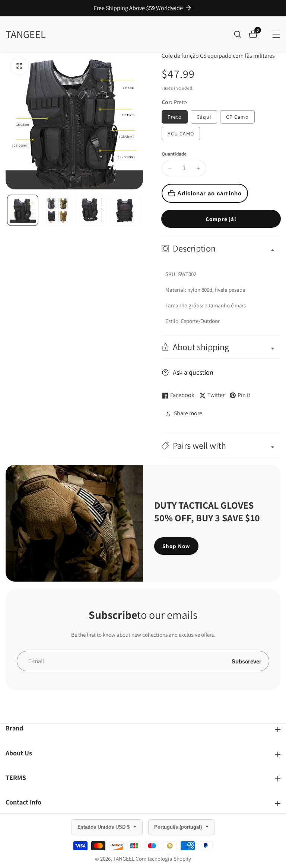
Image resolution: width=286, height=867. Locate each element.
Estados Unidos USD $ (104, 827)
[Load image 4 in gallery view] (125, 210)
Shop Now (176, 546)
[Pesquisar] (241, 34)
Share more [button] (188, 413)
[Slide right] (140, 210)
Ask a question (193, 372)
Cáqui (204, 116)
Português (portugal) (178, 827)
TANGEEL (123, 858)
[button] (221, 445)
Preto (175, 116)
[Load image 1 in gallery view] (22, 210)
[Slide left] (8, 210)
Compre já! (221, 219)
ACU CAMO (181, 133)
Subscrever (246, 661)
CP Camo (237, 116)
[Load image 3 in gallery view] (91, 210)
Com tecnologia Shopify (163, 858)
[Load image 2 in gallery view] (57, 210)
